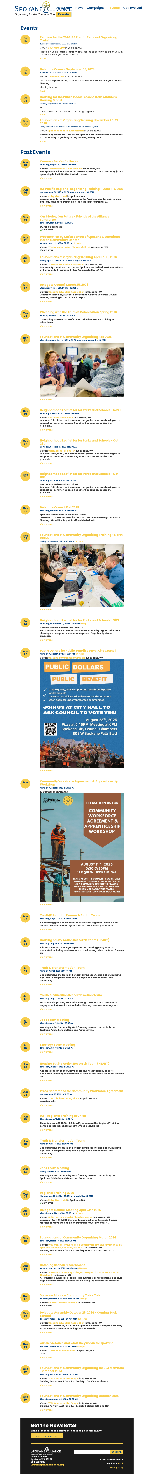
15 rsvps (77, 243)
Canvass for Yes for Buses (59, 161)
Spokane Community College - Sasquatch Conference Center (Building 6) (79, 1274)
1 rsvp (84, 623)
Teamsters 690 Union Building (65, 168)
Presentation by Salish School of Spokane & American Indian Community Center (80, 238)
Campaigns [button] (96, 8)
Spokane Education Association (66, 130)
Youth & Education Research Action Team (71, 995)
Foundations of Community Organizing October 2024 (79, 1396)
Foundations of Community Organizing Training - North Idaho (81, 536)
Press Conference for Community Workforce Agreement (81, 1091)
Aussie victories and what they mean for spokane (76, 1343)
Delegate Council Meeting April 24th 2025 (70, 1210)
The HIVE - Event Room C (62, 1350)
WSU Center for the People (63, 1378)
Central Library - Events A (62, 1302)
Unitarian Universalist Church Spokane (70, 1217)
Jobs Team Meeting (54, 1020)
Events (115, 8)
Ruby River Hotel (57, 196)
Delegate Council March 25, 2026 (64, 285)
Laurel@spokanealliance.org (47, 1464)
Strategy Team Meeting (57, 1045)
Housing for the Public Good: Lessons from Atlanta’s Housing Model (78, 98)
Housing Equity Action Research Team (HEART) (74, 940)
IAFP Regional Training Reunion (63, 1116)
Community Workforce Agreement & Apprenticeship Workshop (79, 782)
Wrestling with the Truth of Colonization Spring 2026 (78, 312)
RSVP (43, 58)
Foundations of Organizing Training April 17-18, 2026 (78, 257)
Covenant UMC (56, 47)
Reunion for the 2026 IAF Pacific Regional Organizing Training (78, 38)
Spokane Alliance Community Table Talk (70, 1295)
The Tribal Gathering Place (63, 1098)
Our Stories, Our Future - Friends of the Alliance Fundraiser (74, 218)
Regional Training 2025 (57, 1193)
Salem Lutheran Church (61, 450)
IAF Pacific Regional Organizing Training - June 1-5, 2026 (82, 189)
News (79, 8)
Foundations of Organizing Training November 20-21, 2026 (79, 121)
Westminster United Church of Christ (69, 247)
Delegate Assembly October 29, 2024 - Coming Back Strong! (78, 1314)
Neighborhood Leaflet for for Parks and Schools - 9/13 (79, 620)
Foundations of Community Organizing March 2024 (78, 1237)
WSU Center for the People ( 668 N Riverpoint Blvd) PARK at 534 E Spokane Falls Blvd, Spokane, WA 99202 (81, 1246)
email (120, 1463)
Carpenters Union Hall (60, 417)
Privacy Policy (116, 1467)
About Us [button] (63, 8)
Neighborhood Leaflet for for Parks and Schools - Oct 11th (79, 475)
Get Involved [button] (133, 8)
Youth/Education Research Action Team (70, 915)
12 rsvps (83, 1298)
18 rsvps (79, 541)
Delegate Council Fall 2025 (59, 507)
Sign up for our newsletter (47, 1436)
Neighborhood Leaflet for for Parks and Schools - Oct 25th (79, 442)
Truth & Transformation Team (62, 968)
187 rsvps (82, 1268)
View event (46, 178)
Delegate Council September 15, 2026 (67, 69)
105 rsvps (82, 1319)
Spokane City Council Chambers (66, 657)
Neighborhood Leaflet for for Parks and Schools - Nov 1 (80, 410)
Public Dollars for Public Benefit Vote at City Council (78, 651)
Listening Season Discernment (62, 1265)
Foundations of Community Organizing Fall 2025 (76, 337)
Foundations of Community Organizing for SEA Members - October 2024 (82, 1369)
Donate (63, 14)
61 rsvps (79, 1213)
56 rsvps (80, 654)
